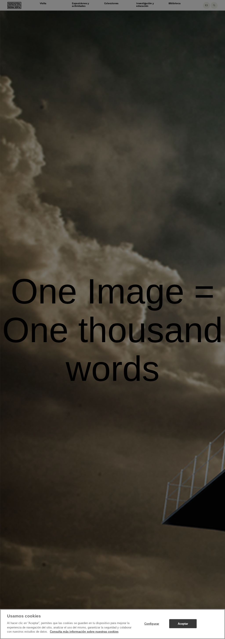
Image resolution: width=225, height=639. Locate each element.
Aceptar (183, 623)
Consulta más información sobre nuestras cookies (84, 631)
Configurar (151, 623)
